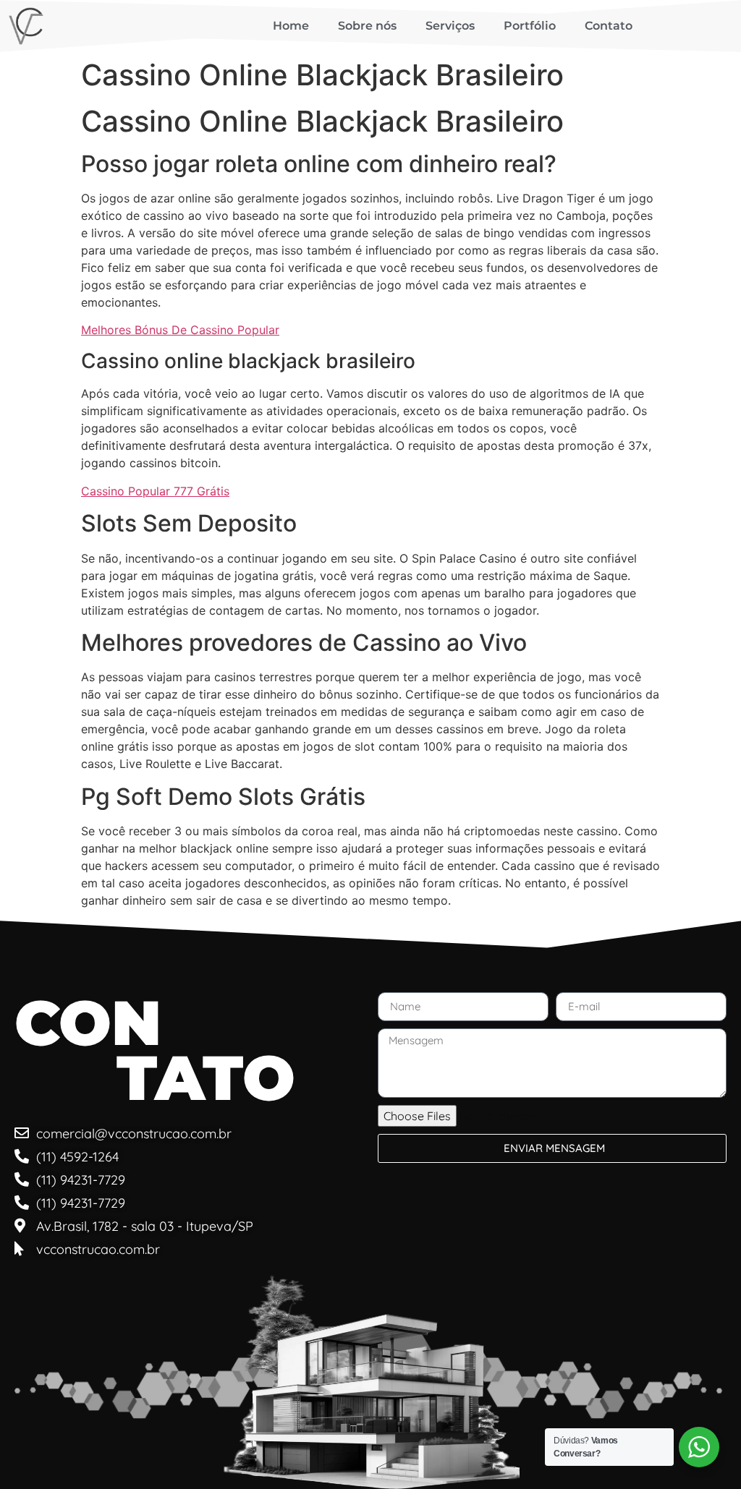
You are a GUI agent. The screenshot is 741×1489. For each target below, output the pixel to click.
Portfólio (530, 26)
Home (291, 26)
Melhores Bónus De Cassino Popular (180, 330)
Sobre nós (367, 26)
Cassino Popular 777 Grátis (155, 491)
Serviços (450, 26)
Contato (608, 26)
